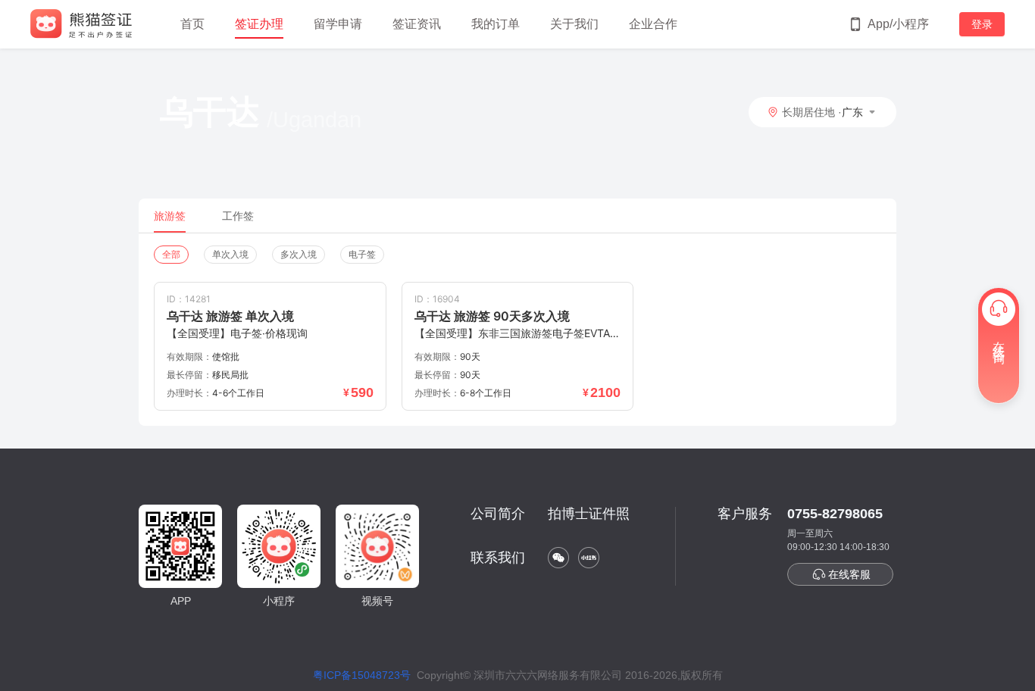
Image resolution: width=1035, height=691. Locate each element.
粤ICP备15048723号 (362, 675)
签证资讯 (416, 23)
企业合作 (653, 23)
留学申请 (338, 23)
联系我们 (498, 557)
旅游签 (170, 216)
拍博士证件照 (589, 514)
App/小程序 (898, 23)
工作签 (238, 216)
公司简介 (498, 514)
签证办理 (259, 23)
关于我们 (574, 23)
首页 (192, 23)
